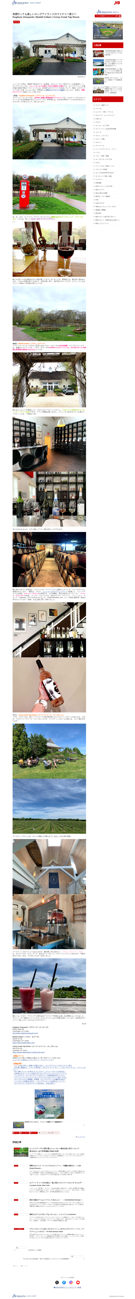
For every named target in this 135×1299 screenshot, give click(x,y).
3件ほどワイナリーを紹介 (55, 90)
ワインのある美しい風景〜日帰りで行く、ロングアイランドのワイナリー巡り (43, 1065)
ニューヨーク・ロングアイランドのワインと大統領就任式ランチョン (39, 1075)
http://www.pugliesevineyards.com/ (25, 1033)
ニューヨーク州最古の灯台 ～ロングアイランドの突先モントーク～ (39, 1081)
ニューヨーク (25, 1132)
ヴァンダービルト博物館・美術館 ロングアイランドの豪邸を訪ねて (39, 1079)
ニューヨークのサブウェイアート (54, 592)
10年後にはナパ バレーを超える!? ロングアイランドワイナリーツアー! (40, 1073)
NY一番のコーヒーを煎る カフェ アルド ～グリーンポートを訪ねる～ (40, 1071)
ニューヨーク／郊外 (45, 1132)
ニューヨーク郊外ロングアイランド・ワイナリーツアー (33, 1060)
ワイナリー (34, 1132)
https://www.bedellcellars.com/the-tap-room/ (29, 1052)
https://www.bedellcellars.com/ (24, 1043)
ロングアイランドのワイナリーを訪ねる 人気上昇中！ (35, 1083)
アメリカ (17, 1132)
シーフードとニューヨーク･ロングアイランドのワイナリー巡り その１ (40, 1077)
